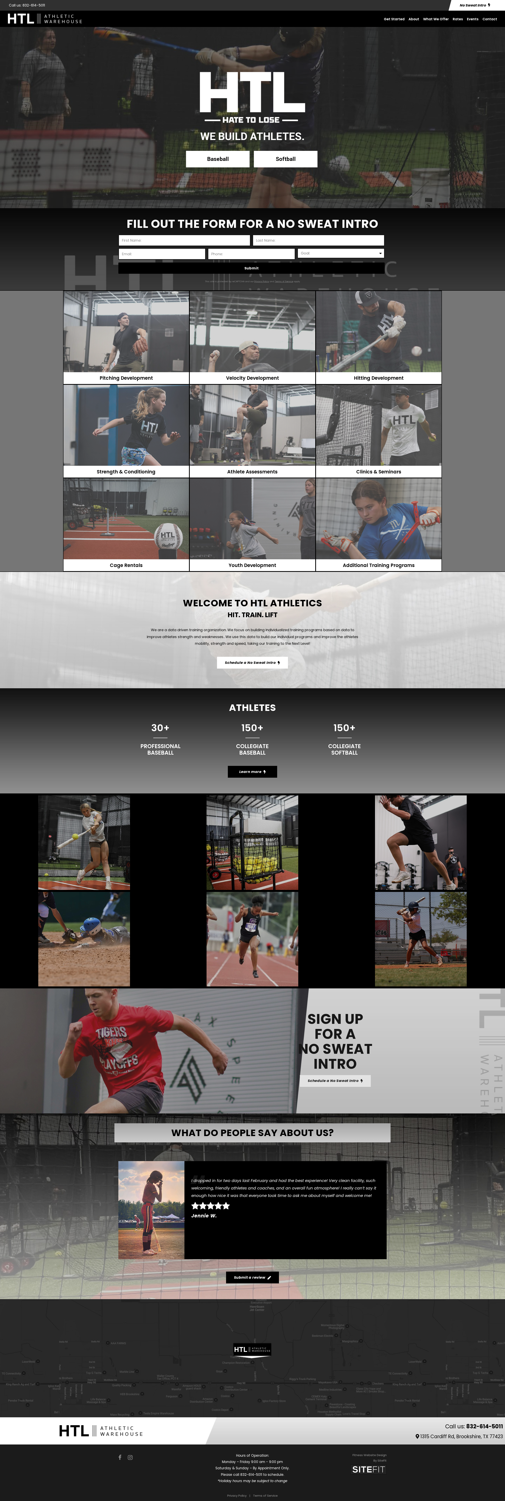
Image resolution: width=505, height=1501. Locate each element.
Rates (458, 19)
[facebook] (120, 1457)
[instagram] (130, 1457)
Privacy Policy (237, 1496)
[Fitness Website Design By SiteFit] (368, 1469)
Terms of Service (265, 1496)
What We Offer (436, 19)
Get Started (394, 19)
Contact (490, 19)
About (414, 19)
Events (473, 19)
